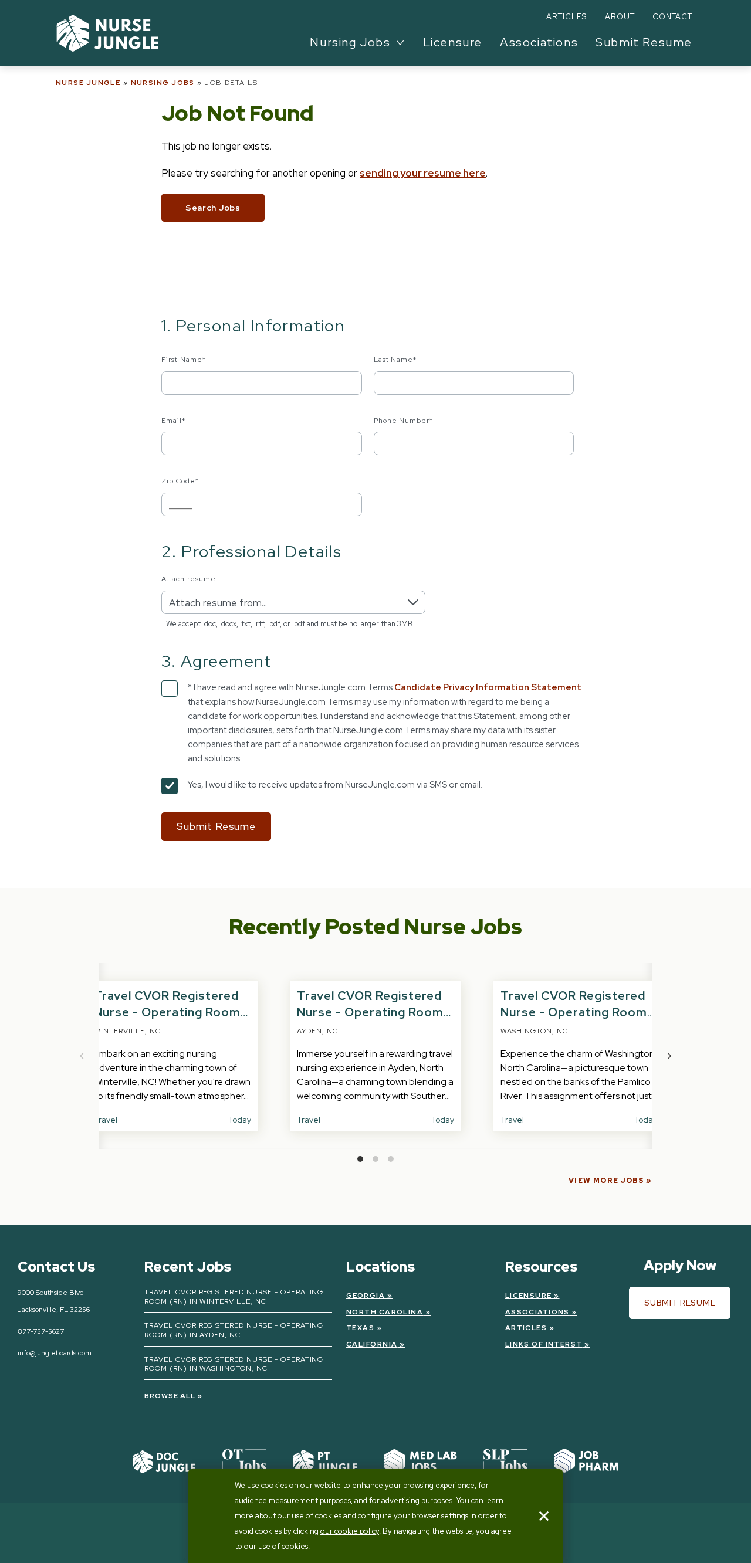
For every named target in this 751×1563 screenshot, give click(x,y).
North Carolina (384, 1312)
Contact (672, 17)
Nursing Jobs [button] (350, 42)
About (620, 17)
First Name (183, 359)
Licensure (452, 42)
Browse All (169, 1396)
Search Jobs (213, 207)
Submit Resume (644, 42)
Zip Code (180, 481)
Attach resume (188, 579)
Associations (539, 42)
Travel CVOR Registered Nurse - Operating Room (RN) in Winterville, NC (167, 1012)
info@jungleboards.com (55, 1353)
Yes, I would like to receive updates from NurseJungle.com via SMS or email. (335, 785)
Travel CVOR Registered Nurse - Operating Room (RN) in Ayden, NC (370, 1012)
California (371, 1344)
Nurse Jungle (88, 82)
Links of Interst (544, 1344)
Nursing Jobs (163, 82)
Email (173, 420)
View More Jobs (606, 1180)
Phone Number (404, 420)
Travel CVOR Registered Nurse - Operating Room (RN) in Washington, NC (573, 1012)
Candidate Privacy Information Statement (487, 687)
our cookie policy (349, 1531)
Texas (360, 1328)
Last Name (395, 359)
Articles (566, 17)
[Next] (669, 1055)
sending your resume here (423, 173)
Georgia (365, 1295)
